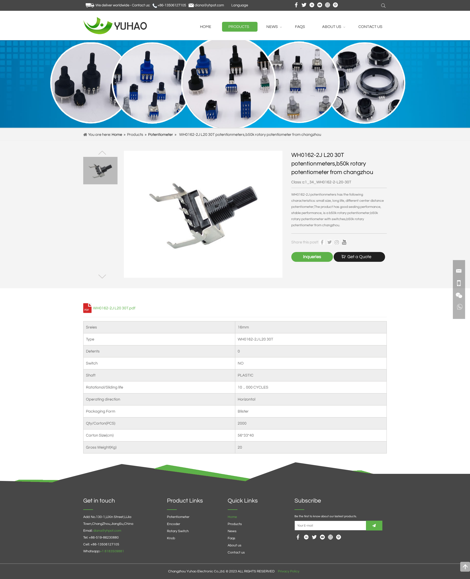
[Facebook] (298, 537)
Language (239, 5)
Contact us (236, 552)
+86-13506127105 (171, 5)
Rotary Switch (178, 531)
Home (117, 135)
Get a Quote (359, 256)
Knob (171, 538)
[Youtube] (314, 537)
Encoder (173, 524)
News (232, 531)
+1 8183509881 (112, 551)
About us (234, 545)
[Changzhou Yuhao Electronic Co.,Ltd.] (116, 33)
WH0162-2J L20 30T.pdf (114, 308)
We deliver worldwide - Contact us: (122, 5)
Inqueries (312, 256)
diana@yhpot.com (209, 5)
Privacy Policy (288, 571)
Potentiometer (160, 135)
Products (235, 524)
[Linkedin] (306, 537)
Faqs (231, 538)
